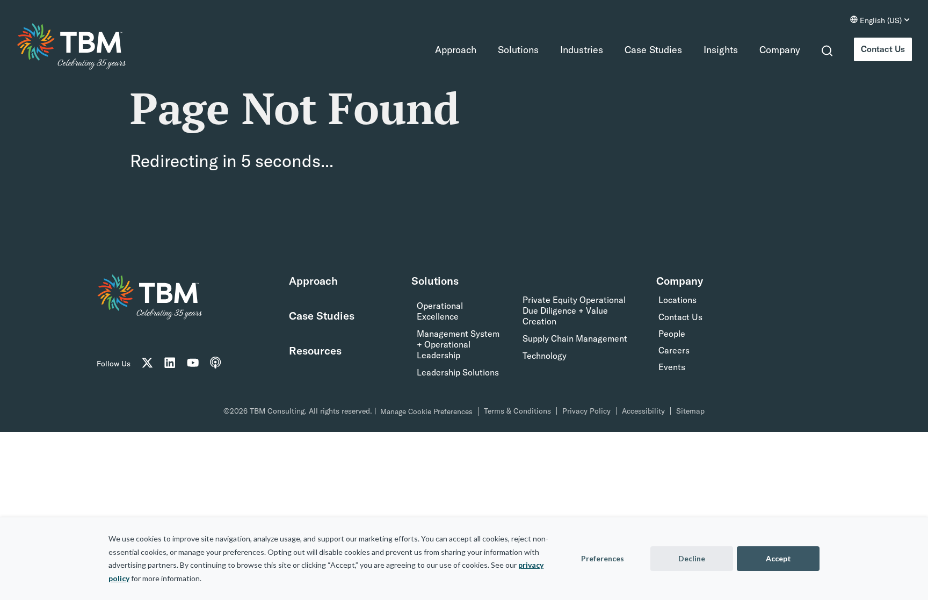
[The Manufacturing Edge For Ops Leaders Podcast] (222, 364)
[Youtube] (197, 364)
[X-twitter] (148, 364)
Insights (711, 50)
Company (770, 50)
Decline (691, 558)
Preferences (602, 558)
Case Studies (644, 50)
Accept (778, 558)
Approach (446, 50)
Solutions (509, 50)
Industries (572, 50)
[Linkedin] (173, 364)
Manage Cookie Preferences (426, 411)
